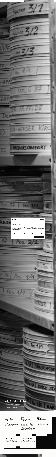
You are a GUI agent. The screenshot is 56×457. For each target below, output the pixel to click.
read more (14, 447)
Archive (7, 0)
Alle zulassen (39, 236)
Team (22, 0)
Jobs (19, 0)
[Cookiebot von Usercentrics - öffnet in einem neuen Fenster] (41, 219)
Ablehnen (17, 236)
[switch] (24, 233)
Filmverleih (11, 0)
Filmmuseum (16, 0)
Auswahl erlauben (28, 236)
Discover (18, 447)
